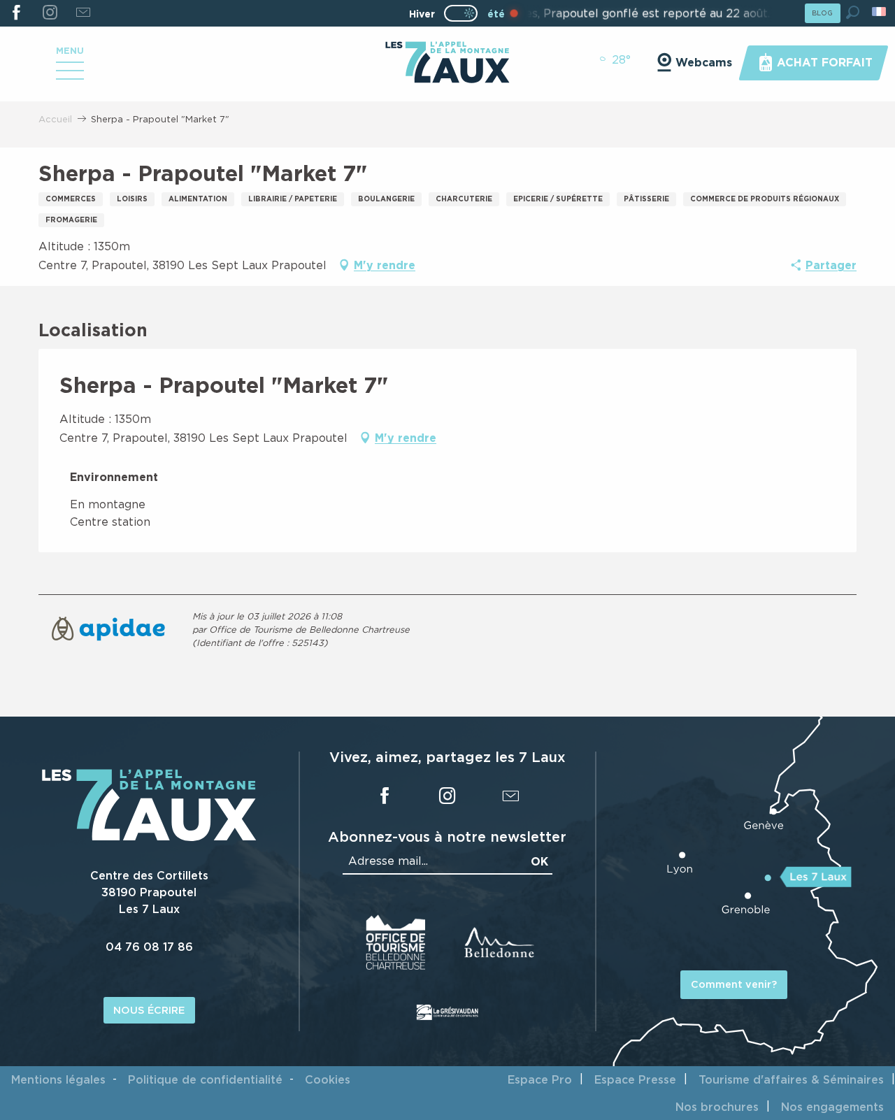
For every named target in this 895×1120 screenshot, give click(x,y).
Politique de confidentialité (205, 1079)
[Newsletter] (82, 13)
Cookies (327, 1079)
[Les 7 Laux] (149, 837)
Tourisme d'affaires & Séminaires (791, 1079)
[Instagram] (49, 13)
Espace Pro (540, 1079)
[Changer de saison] (465, 13)
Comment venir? (734, 984)
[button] (852, 12)
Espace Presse (635, 1079)
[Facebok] (16, 13)
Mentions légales (58, 1079)
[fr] (880, 11)
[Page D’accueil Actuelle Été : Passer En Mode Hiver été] (461, 13)
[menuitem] (447, 63)
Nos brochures (717, 1106)
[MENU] (70, 75)
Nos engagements (832, 1106)
